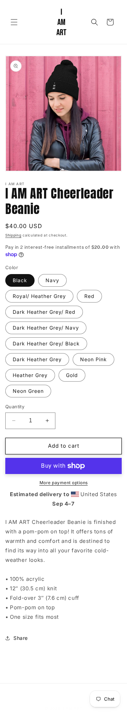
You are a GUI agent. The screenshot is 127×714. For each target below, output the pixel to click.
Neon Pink (93, 359)
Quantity (14, 406)
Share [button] (20, 638)
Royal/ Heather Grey (39, 296)
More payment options (64, 482)
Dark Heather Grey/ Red (44, 312)
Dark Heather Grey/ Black (46, 343)
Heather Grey (30, 375)
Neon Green (28, 391)
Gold (72, 375)
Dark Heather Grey (37, 359)
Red (89, 296)
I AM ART (73, 708)
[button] (14, 22)
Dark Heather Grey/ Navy (46, 328)
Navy (52, 280)
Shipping (13, 235)
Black (20, 280)
